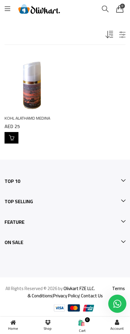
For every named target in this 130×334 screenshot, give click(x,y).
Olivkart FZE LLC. (79, 288)
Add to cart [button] (11, 138)
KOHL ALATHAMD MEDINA (27, 118)
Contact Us (92, 295)
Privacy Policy (66, 295)
